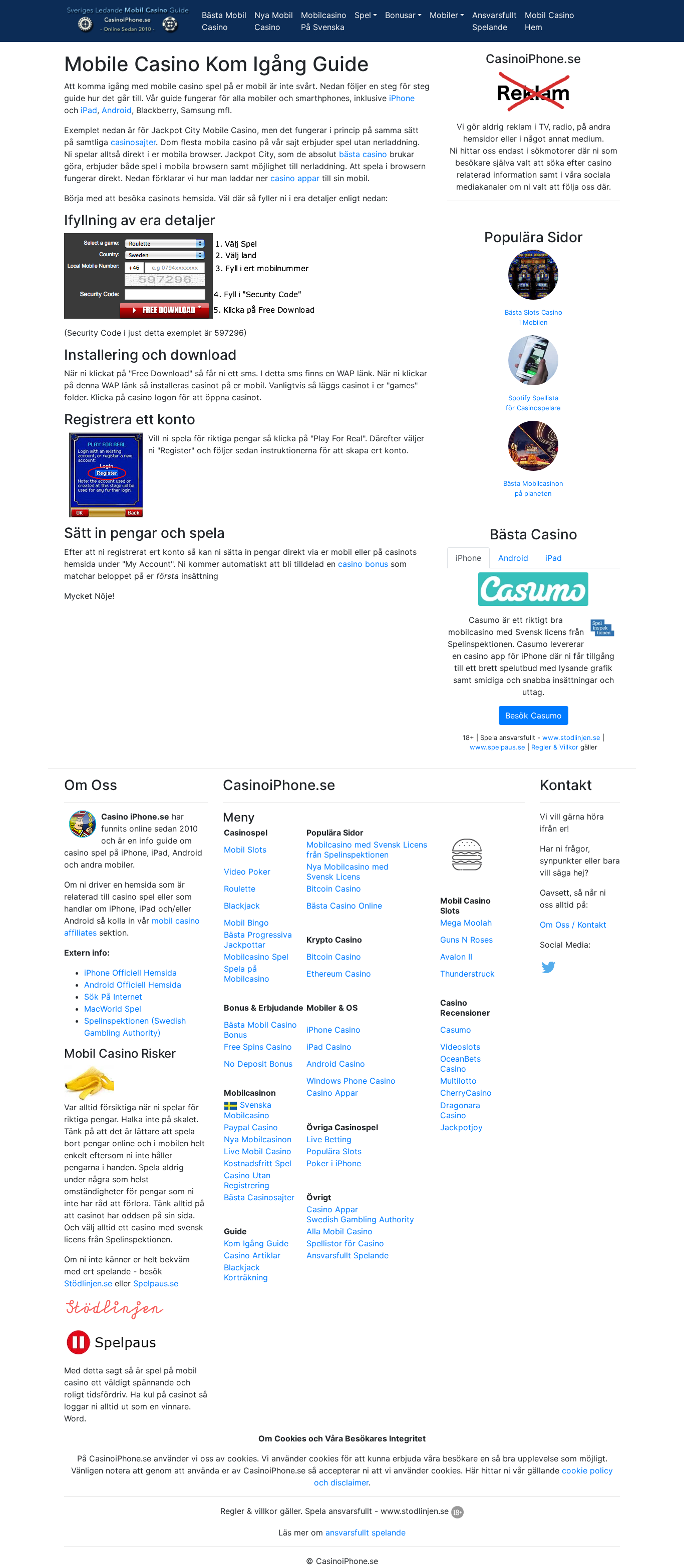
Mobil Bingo (246, 923)
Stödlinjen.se (88, 1283)
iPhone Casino (333, 1030)
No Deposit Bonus (258, 1064)
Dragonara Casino (460, 1110)
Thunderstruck (467, 974)
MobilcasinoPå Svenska (326, 21)
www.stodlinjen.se (571, 737)
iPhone (402, 98)
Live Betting (329, 1139)
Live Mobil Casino (257, 1151)
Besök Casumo (533, 715)
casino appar (294, 178)
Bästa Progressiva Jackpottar (258, 940)
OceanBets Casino (460, 1064)
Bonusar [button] (400, 15)
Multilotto (458, 1081)
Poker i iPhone (333, 1163)
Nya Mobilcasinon (257, 1139)
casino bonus (363, 564)
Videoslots (460, 1047)
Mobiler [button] (444, 15)
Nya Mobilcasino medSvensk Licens (347, 872)
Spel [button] (363, 15)
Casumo (455, 1030)
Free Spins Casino (258, 1047)
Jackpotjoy (461, 1127)
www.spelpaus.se (497, 747)
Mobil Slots (245, 850)
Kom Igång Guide (256, 1243)
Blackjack (242, 906)
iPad (89, 110)
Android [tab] (513, 558)
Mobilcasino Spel (256, 957)
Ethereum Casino (338, 974)
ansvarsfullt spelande (365, 1532)
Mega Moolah (466, 923)
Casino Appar (332, 1093)
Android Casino (335, 1064)
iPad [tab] (553, 558)
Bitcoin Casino (333, 889)
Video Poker (247, 872)
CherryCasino (466, 1093)
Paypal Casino (251, 1127)
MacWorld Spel (112, 1009)
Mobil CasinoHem (550, 21)
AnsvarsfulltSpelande (496, 21)
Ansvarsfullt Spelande (347, 1255)
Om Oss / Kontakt (573, 925)
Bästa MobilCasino (226, 21)
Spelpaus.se (155, 1283)
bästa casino (363, 154)
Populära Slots (334, 1151)
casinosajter (133, 142)
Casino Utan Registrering (247, 1180)
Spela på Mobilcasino (246, 974)
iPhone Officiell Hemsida (130, 973)
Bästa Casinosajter (259, 1197)
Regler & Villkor (554, 747)
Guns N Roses (466, 940)
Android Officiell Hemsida (132, 985)
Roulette (239, 889)
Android (117, 110)
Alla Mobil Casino (339, 1231)
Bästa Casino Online (344, 906)
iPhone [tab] (468, 558)
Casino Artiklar (252, 1255)
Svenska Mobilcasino (247, 1110)
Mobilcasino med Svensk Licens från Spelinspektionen (366, 850)
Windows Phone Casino (351, 1081)
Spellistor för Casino (345, 1243)
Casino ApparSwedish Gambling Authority (360, 1214)
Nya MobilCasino (275, 21)
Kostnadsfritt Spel (257, 1163)
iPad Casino (329, 1047)
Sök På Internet (113, 997)
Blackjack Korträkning (246, 1272)
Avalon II (456, 957)
